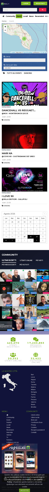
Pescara (33, 399)
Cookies (34, 427)
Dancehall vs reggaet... (18, 110)
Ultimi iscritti (9, 260)
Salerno (33, 402)
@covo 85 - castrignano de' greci (18, 156)
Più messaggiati (9, 265)
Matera (33, 387)
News (31, 16)
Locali (25, 16)
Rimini (33, 404)
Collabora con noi (13, 442)
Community (10, 16)
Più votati (24, 265)
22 (37, 233)
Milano (33, 390)
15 (37, 229)
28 (12, 222)
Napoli (33, 380)
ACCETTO (24, 490)
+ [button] (5, 26)
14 (30, 229)
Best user (34, 420)
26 (18, 237)
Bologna (34, 392)
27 (6, 222)
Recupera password (38, 430)
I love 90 (8, 196)
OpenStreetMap (27, 52)
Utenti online (26, 260)
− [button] (5, 30)
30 (24, 222)
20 (24, 233)
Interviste (10, 432)
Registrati (40, 3)
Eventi (19, 16)
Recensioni (39, 16)
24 (6, 237)
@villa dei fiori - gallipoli (14, 199)
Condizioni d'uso (36, 422)
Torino (33, 395)
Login (26, 3)
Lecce (33, 377)
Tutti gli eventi (14, 73)
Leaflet (13, 52)
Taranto (33, 385)
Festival (9, 422)
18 (12, 233)
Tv (7, 437)
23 (43, 233)
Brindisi (33, 407)
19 (18, 233)
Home (4, 21)
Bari (32, 375)
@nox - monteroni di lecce (15, 113)
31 (30, 222)
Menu (6, 4)
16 (43, 229)
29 (18, 222)
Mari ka (7, 153)
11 (12, 229)
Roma (33, 382)
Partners (9, 440)
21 (30, 233)
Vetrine (9, 435)
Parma (33, 397)
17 (6, 233)
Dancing (28, 73)
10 (6, 229)
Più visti (39, 260)
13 (24, 229)
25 (12, 237)
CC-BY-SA (43, 52)
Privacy (33, 425)
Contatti (33, 432)
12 (18, 229)
